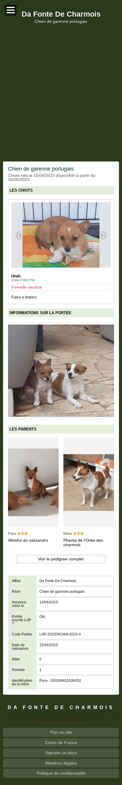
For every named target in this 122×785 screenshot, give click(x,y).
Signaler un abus (61, 752)
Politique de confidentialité (61, 773)
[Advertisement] (61, 92)
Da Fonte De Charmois (61, 14)
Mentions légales (61, 763)
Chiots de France (61, 742)
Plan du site (61, 732)
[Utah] (61, 235)
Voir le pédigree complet (61, 559)
